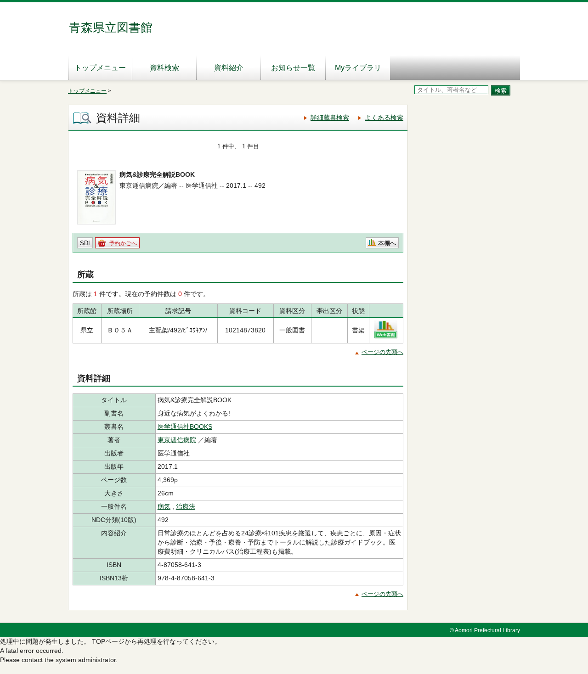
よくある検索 (384, 117)
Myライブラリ (358, 68)
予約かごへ (123, 243)
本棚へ (387, 243)
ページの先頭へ (382, 351)
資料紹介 (228, 68)
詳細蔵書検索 (330, 117)
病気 (164, 506)
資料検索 (164, 68)
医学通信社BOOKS (185, 426)
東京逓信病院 (177, 440)
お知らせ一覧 (293, 68)
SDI (85, 243)
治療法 (185, 506)
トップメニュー (100, 68)
